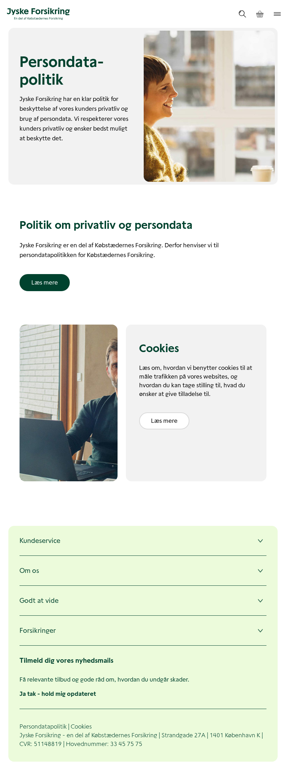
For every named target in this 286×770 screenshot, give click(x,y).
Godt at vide (39, 600)
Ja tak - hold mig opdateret (58, 694)
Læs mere (44, 282)
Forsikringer (38, 630)
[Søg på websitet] (242, 14)
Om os (29, 570)
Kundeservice (40, 540)
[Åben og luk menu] (277, 14)
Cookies (81, 726)
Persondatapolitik (43, 726)
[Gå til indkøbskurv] (260, 14)
